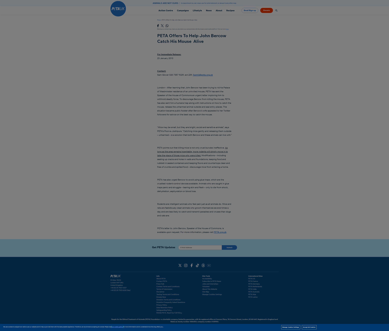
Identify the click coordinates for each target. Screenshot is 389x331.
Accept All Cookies (309, 327)
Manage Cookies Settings (290, 327)
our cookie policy (117, 327)
